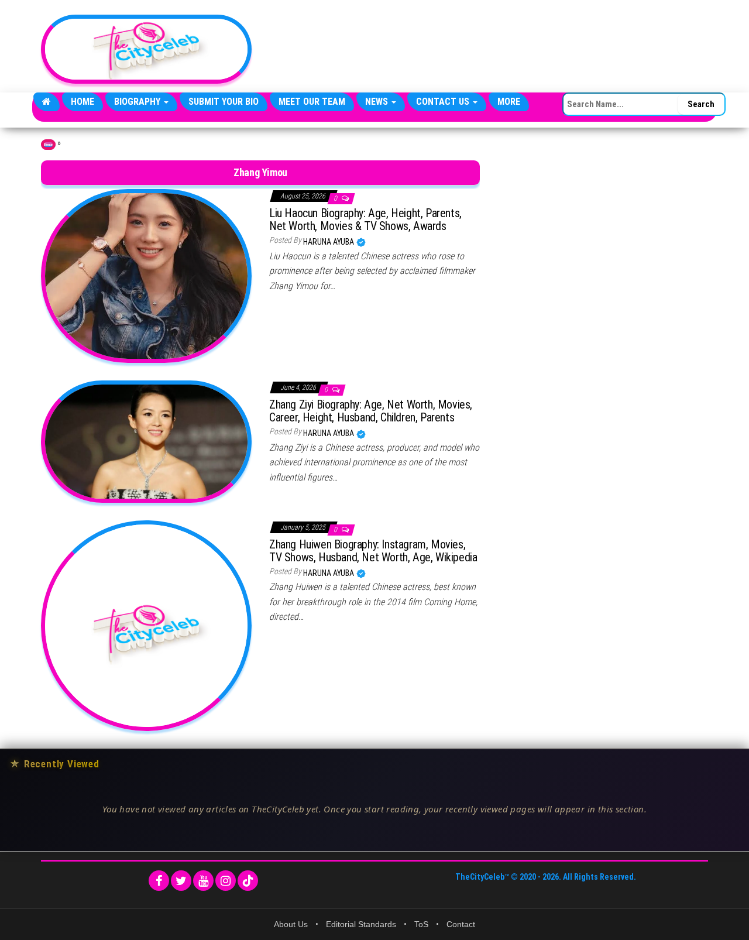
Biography (138, 101)
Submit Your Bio (223, 101)
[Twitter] (181, 880)
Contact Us (444, 101)
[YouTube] (203, 880)
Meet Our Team (312, 101)
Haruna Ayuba (329, 241)
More (508, 101)
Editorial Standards (361, 924)
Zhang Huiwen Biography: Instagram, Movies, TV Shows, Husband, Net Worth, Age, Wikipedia (373, 550)
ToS (421, 924)
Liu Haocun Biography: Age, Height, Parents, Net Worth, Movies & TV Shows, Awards (365, 219)
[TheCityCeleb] (46, 101)
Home (82, 101)
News (377, 101)
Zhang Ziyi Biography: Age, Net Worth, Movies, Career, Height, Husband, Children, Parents (370, 410)
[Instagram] (225, 880)
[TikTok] (248, 880)
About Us (291, 924)
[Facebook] (159, 880)
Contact (460, 924)
